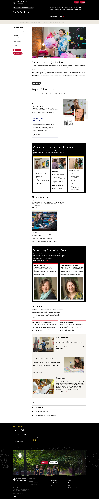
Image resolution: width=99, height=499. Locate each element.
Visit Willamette (54, 462)
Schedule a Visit (37, 83)
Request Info (18, 50)
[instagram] (35, 440)
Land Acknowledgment (72, 487)
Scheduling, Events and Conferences (57, 490)
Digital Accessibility (54, 482)
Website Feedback (54, 480)
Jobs (69, 485)
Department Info (19, 53)
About (69, 480)
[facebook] (33, 440)
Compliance (53, 487)
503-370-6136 (28, 439)
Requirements (45, 22)
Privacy (52, 485)
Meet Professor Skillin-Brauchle (69, 265)
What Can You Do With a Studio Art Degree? (57, 22)
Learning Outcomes (37, 22)
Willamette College (24, 7)
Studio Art (15, 22)
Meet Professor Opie (39, 265)
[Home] (14, 7)
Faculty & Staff (21, 22)
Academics (18, 7)
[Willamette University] (20, 2)
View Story (38, 134)
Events (69, 482)
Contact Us (45, 462)
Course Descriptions (29, 22)
